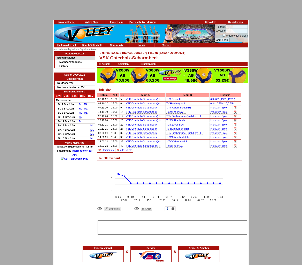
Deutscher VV (65, 83)
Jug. (66, 95)
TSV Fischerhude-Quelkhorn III (183, 116)
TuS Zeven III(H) (175, 124)
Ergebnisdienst (66, 57)
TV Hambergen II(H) (177, 128)
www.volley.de (66, 22)
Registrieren (235, 22)
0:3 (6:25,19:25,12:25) (222, 99)
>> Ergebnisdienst (86, 49)
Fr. (80, 104)
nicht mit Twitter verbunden (136, 208)
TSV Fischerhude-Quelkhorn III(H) (185, 133)
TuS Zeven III (173, 99)
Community (116, 45)
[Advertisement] (172, 227)
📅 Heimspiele (106, 150)
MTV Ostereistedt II (176, 141)
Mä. (86, 104)
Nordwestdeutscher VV (70, 87)
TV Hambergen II (175, 103)
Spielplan (123, 64)
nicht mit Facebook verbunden (99, 208)
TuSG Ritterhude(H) (177, 137)
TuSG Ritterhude (175, 120)
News (141, 45)
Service (166, 45)
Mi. (92, 125)
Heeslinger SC (174, 145)
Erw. (58, 95)
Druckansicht (148, 64)
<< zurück (104, 64)
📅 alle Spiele (124, 150)
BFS (82, 95)
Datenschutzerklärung (142, 22)
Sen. (74, 95)
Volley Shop (91, 22)
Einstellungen (173, 208)
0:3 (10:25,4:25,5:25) (222, 103)
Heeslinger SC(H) (176, 112)
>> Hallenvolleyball (65, 49)
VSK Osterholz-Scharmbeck (141, 107)
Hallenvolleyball (66, 45)
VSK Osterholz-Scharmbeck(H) (143, 99)
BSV (90, 95)
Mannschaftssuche (70, 62)
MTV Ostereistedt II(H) (178, 107)
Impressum (116, 22)
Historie (64, 66)
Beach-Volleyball (91, 45)
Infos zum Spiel (218, 107)
